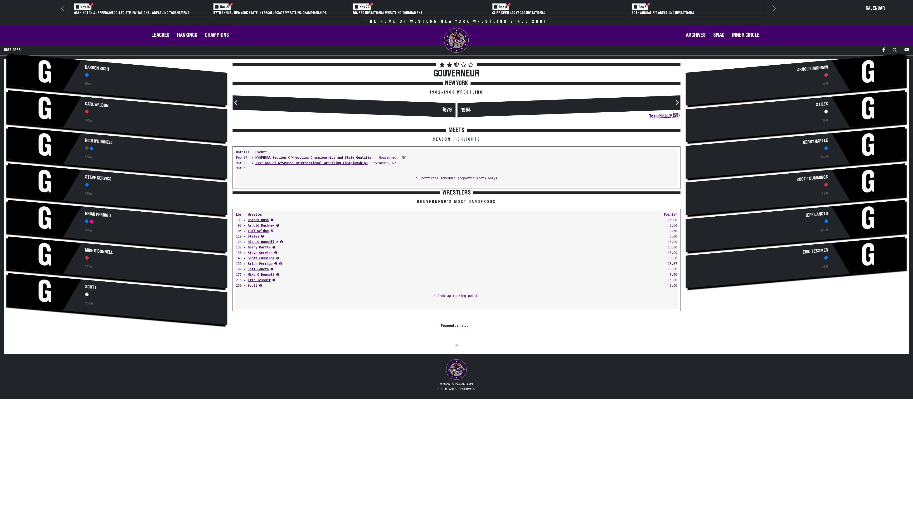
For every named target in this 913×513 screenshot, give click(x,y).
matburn (465, 326)
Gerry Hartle (259, 247)
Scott (91, 287)
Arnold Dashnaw (261, 225)
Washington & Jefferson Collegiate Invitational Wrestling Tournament (131, 13)
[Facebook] (884, 50)
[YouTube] (907, 50)
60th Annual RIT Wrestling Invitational (663, 13)
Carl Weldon (97, 104)
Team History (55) (664, 116)
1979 (447, 110)
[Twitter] (895, 50)
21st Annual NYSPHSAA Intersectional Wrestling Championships (311, 163)
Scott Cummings (261, 258)
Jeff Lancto (258, 269)
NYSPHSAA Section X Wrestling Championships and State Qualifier (314, 157)
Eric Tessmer (259, 280)
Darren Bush (97, 68)
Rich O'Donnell (99, 141)
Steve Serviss (98, 178)
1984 (466, 110)
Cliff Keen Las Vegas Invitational (518, 13)
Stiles (253, 236)
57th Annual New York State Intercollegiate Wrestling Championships (270, 13)
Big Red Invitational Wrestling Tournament (388, 13)
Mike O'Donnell (99, 251)
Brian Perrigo (98, 214)
